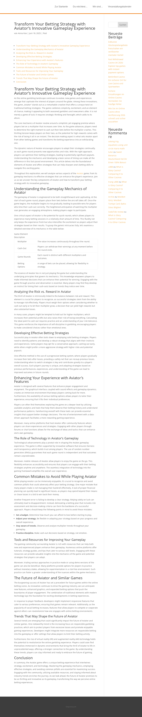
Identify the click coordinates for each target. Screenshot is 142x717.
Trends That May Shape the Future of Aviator (37, 78)
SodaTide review (116, 211)
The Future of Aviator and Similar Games (35, 74)
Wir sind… (98, 6)
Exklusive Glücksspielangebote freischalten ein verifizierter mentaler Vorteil (118, 48)
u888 (110, 167)
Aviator (80, 173)
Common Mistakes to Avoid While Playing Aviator (38, 67)
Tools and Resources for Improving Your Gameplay (39, 71)
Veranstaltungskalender (119, 6)
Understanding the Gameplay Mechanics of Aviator (40, 49)
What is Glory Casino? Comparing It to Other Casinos (117, 219)
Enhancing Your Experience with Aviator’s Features (39, 60)
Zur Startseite (61, 6)
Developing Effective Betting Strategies (34, 56)
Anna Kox (22, 33)
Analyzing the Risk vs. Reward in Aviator (34, 53)
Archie (111, 196)
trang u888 (113, 181)
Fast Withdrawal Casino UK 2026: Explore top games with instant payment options (116, 66)
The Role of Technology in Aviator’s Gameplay (37, 63)
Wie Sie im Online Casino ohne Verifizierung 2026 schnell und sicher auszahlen (116, 115)
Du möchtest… (80, 6)
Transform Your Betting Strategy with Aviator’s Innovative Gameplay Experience (53, 45)
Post (45, 33)
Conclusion (21, 81)
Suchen (122, 24)
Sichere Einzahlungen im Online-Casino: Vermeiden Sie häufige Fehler (116, 97)
